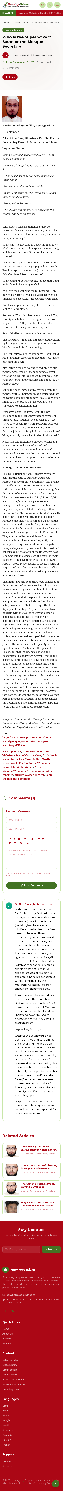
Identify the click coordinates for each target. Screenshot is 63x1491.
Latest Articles (10, 1360)
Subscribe (51, 1249)
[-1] (39, 839)
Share (12, 77)
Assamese (8, 1430)
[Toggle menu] (57, 5)
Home (5, 22)
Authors (6, 1338)
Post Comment (33, 885)
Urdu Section (9, 1369)
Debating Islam (10, 1389)
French (6, 1444)
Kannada (7, 1435)
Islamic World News (13, 1379)
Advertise (7, 1466)
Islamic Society (22, 22)
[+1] (43, 839)
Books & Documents (13, 1384)
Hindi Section (9, 1374)
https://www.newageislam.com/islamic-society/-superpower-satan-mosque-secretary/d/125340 (27, 741)
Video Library (9, 1365)
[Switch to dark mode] (50, 5)
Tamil (5, 1425)
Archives (7, 1343)
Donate (6, 1461)
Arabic (5, 1415)
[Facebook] (5, 1311)
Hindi (5, 1410)
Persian (6, 1440)
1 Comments (12, 67)
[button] (25, 839)
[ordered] (10, 843)
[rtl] (32, 839)
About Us (7, 1333)
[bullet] (15, 843)
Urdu (5, 1405)
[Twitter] (13, 1311)
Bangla (6, 1420)
